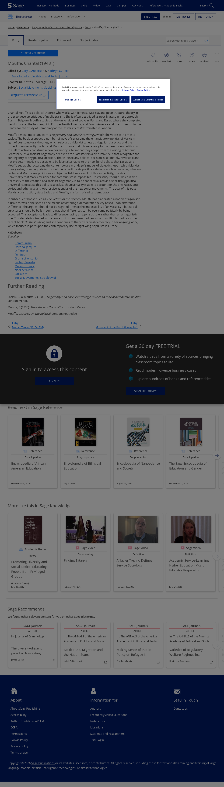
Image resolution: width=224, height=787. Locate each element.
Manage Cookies (73, 99)
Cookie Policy (143, 90)
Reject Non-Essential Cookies (113, 99)
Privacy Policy (129, 90)
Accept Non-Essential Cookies (148, 99)
